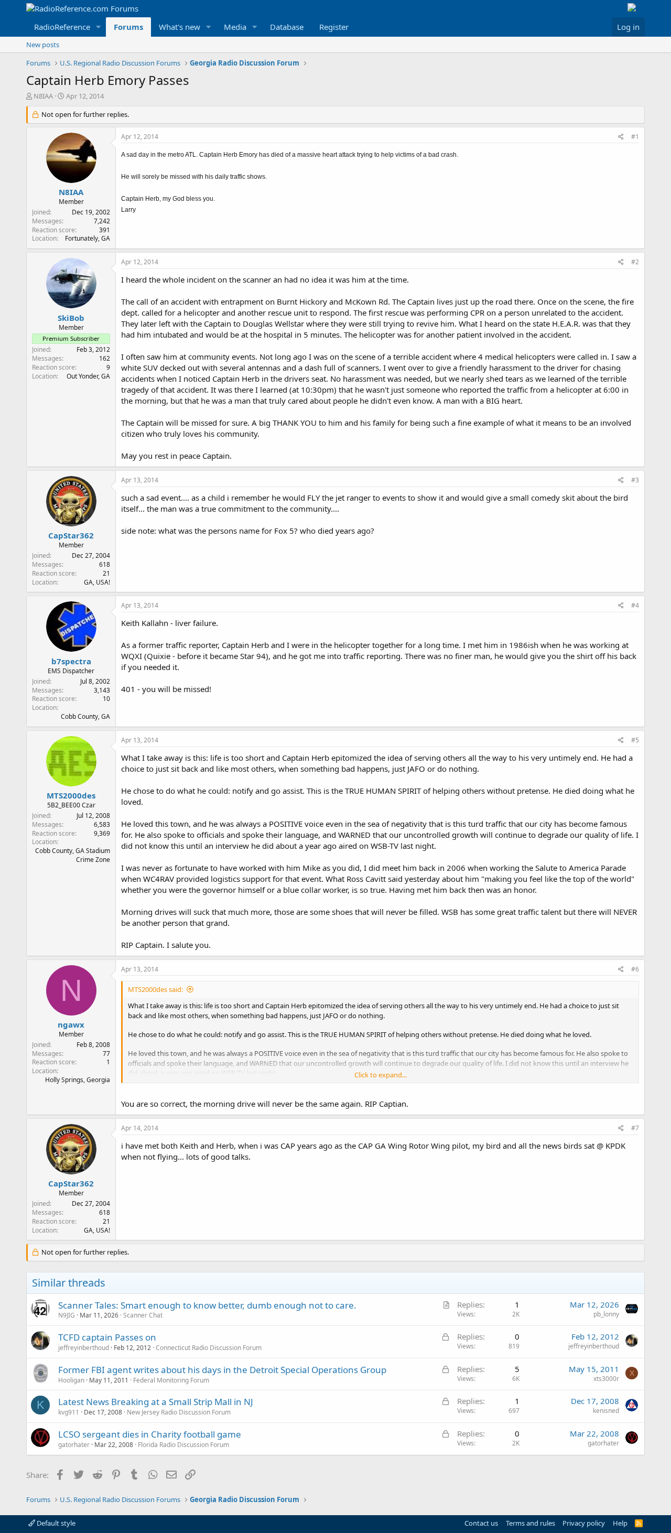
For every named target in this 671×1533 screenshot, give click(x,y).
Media (235, 26)
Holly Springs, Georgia (77, 1079)
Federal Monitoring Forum (171, 1380)
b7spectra (71, 661)
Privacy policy (583, 1523)
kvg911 (68, 1412)
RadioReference (62, 26)
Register (334, 26)
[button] (98, 27)
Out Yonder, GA (88, 376)
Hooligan (71, 1380)
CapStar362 (71, 535)
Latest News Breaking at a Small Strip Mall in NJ (155, 1402)
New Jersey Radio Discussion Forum (179, 1412)
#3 (635, 480)
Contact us (481, 1523)
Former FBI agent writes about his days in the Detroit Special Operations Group (222, 1370)
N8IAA (43, 96)
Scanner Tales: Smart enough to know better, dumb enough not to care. (207, 1305)
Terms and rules (530, 1523)
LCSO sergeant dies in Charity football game (149, 1434)
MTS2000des (71, 795)
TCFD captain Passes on (107, 1337)
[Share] (620, 137)
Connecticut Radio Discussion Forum (209, 1347)
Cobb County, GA (85, 716)
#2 (635, 261)
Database (287, 26)
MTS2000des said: (155, 989)
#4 (635, 605)
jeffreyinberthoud (83, 1347)
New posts (42, 44)
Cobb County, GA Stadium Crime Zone (72, 855)
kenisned (606, 1410)
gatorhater (74, 1444)
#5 (635, 740)
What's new (179, 26)
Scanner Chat (143, 1315)
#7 (635, 1128)
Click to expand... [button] (380, 1074)
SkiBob (71, 317)
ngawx (71, 1024)
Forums (128, 26)
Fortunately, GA (87, 238)
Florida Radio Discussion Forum (183, 1444)
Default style (55, 1523)
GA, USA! (97, 582)
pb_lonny (606, 1314)
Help (620, 1523)
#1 (635, 136)
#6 (635, 969)
